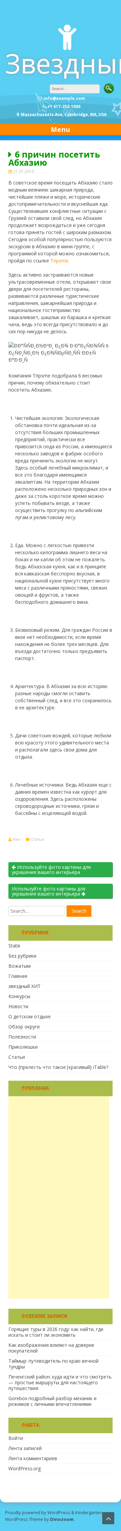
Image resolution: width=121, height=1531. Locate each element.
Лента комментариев (32, 1458)
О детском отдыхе (29, 1016)
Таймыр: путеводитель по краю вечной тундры (53, 1364)
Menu (60, 129)
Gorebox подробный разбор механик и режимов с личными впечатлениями (52, 1401)
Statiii (14, 945)
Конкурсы (19, 996)
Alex (16, 839)
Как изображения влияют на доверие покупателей (51, 1348)
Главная (17, 976)
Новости (18, 1006)
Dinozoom (62, 1519)
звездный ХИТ (24, 986)
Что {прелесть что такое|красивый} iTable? (58, 1067)
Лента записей (25, 1448)
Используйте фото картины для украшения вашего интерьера (51, 869)
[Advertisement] (58, 1197)
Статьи (37, 839)
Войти (15, 1438)
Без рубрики (22, 956)
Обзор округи (24, 1026)
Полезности (22, 1036)
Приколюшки (23, 1047)
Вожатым (19, 966)
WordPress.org (24, 1468)
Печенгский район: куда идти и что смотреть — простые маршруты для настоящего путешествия (60, 1382)
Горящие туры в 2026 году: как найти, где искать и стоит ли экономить (56, 1332)
